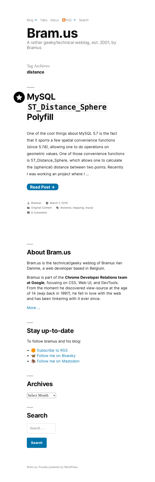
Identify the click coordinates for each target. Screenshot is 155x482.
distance (65, 207)
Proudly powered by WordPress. (58, 467)
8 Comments (39, 212)
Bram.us (52, 33)
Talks (43, 20)
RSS (69, 20)
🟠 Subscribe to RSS (49, 350)
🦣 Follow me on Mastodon (55, 361)
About (54, 20)
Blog (30, 20)
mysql (89, 207)
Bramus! (36, 202)
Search (84, 20)
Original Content (41, 207)
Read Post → (42, 187)
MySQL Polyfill (66, 107)
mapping (78, 207)
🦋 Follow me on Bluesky (53, 355)
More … (33, 307)
